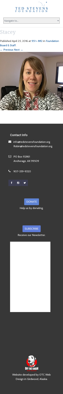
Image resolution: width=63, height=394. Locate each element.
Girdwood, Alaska (37, 379)
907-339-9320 (22, 171)
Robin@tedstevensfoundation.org (32, 146)
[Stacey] (31, 80)
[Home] (31, 6)
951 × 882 (37, 41)
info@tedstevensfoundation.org (31, 141)
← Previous (6, 49)
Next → (18, 49)
